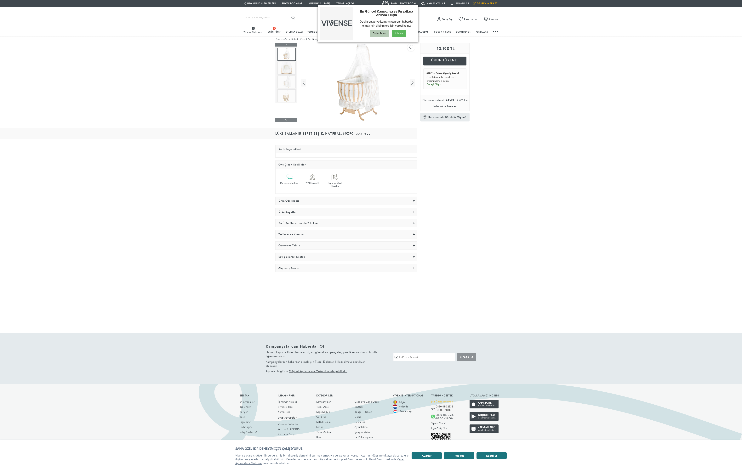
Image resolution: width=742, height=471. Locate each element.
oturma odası (294, 31)
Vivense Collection (288, 424)
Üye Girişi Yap (439, 428)
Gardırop (321, 416)
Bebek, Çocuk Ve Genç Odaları (309, 39)
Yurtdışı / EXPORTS (289, 429)
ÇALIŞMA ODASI (420, 31)
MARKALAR (482, 31)
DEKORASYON (463, 31)
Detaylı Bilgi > (434, 84)
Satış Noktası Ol (249, 432)
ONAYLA (467, 357)
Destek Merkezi (444, 401)
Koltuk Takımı (323, 421)
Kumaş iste (284, 411)
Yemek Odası (323, 432)
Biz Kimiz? (245, 406)
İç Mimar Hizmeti (288, 401)
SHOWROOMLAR (292, 3)
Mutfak (359, 406)
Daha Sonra (379, 33)
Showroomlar (247, 401)
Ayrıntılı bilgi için (306, 371)
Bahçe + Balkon (363, 411)
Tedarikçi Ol (345, 3)
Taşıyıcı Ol (245, 421)
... (496, 31)
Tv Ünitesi (360, 421)
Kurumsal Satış (286, 434)
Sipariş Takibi (438, 423)
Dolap (358, 416)
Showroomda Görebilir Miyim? (447, 117)
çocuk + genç (442, 31)
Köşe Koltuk (323, 411)
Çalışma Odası (362, 432)
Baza (318, 437)
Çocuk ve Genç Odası (367, 401)
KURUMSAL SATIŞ (320, 3)
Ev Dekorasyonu (364, 437)
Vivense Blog (285, 406)
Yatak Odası (322, 406)
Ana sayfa (281, 39)
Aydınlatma (361, 427)
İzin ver (399, 33)
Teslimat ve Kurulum (445, 106)
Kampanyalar (323, 401)
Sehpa (319, 427)
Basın (243, 416)
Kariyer (244, 411)
